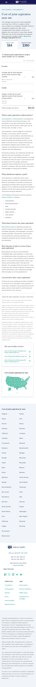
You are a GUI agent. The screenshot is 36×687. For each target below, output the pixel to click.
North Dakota (6, 511)
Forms (7, 596)
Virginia (21, 506)
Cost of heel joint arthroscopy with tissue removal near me (15, 360)
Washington (23, 511)
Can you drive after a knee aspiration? (16, 277)
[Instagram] (9, 575)
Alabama (4, 414)
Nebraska (5, 477)
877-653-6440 (23, 553)
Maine (21, 438)
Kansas (21, 423)
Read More (27, 36)
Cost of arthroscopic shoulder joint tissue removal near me (15, 351)
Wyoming (22, 526)
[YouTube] (21, 575)
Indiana (21, 414)
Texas (21, 492)
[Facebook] (5, 575)
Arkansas (4, 428)
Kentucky (22, 428)
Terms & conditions (25, 589)
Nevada (4, 482)
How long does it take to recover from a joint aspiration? (16, 247)
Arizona (4, 423)
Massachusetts (23, 448)
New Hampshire (6, 487)
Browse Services (10, 604)
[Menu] (5, 2)
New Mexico (5, 497)
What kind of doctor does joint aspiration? (18, 223)
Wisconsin (22, 521)
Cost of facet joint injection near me (15, 356)
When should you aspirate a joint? (14, 174)
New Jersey (5, 492)
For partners (8, 585)
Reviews (7, 593)
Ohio (3, 516)
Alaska (4, 418)
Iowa (20, 418)
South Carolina (23, 477)
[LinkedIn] (13, 575)
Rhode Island (6, 536)
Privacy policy (23, 585)
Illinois (4, 472)
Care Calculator (10, 600)
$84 (10, 44)
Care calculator (6, 9)
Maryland (22, 443)
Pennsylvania (6, 531)
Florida (4, 453)
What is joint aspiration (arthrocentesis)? (17, 115)
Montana (22, 472)
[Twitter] (17, 575)
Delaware (4, 448)
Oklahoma (5, 521)
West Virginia (23, 516)
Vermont (22, 501)
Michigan (22, 453)
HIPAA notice (23, 593)
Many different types (8, 227)
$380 (26, 44)
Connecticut (5, 443)
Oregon (4, 526)
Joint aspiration (17, 9)
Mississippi (22, 462)
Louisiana (22, 433)
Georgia (4, 458)
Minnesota (22, 458)
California (5, 433)
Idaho (3, 467)
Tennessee (22, 487)
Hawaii (4, 462)
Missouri (21, 467)
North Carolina (6, 506)
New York (4, 501)
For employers (9, 589)
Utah (20, 497)
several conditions (7, 197)
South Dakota (23, 482)
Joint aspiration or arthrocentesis (12, 119)
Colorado (4, 438)
